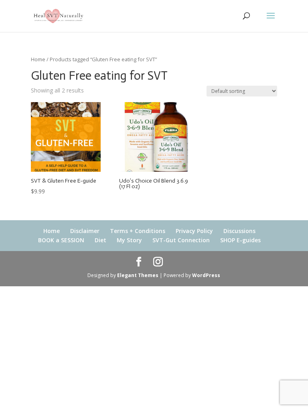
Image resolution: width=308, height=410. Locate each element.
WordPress (206, 275)
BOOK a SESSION (61, 240)
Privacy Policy (194, 231)
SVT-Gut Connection (181, 240)
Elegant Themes (137, 275)
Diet (100, 240)
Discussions (239, 231)
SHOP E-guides (240, 240)
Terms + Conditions (137, 231)
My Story (129, 240)
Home (38, 59)
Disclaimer (84, 231)
